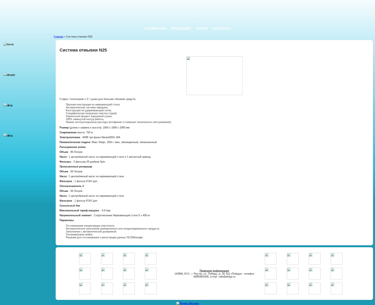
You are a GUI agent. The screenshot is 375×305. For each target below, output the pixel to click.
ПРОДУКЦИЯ (181, 28)
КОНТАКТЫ (221, 28)
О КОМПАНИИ (155, 28)
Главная (58, 36)
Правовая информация (214, 270)
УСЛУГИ (202, 28)
